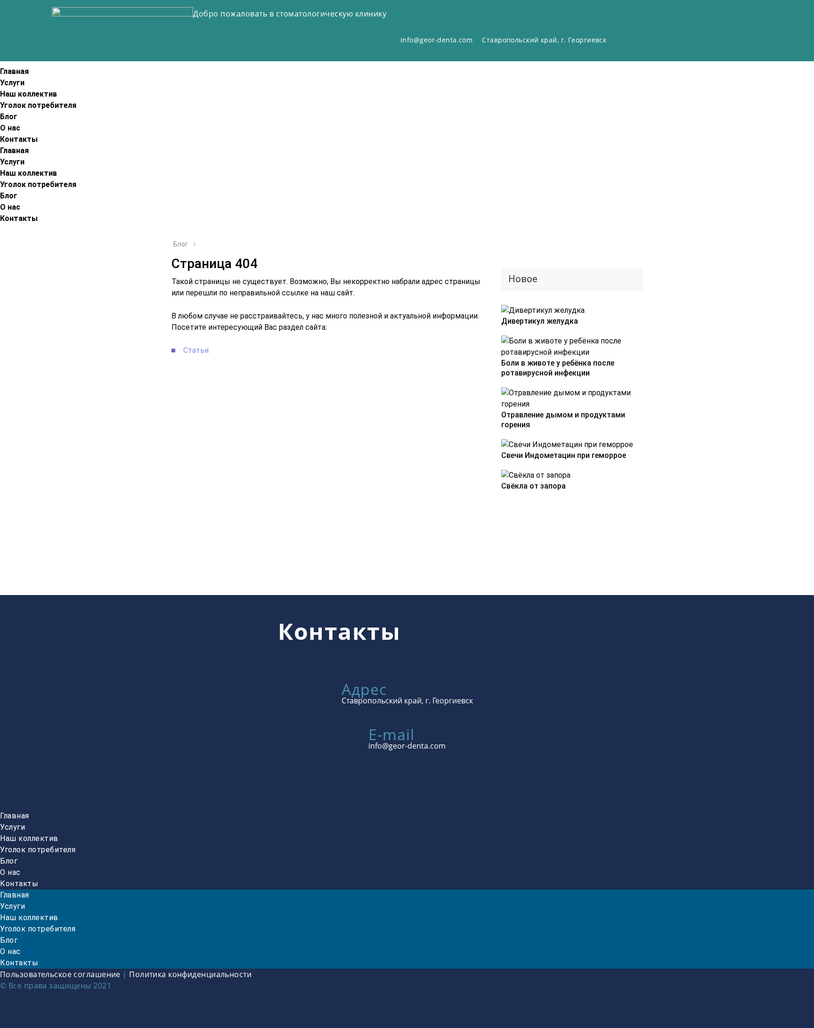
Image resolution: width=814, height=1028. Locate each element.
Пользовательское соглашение (60, 974)
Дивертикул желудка (539, 321)
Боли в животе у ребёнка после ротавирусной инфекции (557, 368)
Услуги (12, 82)
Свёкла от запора (533, 485)
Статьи (196, 350)
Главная (14, 71)
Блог (8, 116)
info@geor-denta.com (436, 39)
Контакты (19, 139)
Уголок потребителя (38, 105)
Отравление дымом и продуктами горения (563, 419)
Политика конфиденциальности (190, 974)
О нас (10, 127)
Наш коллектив (28, 94)
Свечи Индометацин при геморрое (563, 455)
